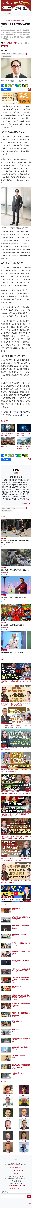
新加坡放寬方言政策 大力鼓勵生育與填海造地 (13, 597)
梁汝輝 (13, 1006)
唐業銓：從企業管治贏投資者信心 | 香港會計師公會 (13, 20)
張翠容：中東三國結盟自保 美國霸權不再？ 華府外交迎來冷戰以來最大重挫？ (20, 979)
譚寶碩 (13, 935)
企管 (9, 19)
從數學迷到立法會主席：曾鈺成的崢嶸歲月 (13, 652)
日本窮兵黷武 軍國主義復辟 (18, 1055)
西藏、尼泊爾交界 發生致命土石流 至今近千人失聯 (15, 570)
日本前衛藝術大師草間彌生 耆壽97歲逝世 (12, 625)
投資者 (3, 53)
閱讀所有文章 (25, 503)
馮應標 (13, 1031)
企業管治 (14, 53)
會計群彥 (4, 46)
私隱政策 (29, 1203)
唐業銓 (19, 53)
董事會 (24, 53)
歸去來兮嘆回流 (15, 1029)
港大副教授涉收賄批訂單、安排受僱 (20, 960)
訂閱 (29, 1196)
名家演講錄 (3, 650)
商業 (5, 19)
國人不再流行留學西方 (17, 1021)
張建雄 (13, 1022)
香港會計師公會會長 (6, 56)
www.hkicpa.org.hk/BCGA (19, 415)
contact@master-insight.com (17, 1185)
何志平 (13, 909)
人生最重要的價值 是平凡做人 (19, 934)
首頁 (2, 19)
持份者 (8, 53)
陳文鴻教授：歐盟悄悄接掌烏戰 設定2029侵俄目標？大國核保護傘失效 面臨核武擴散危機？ (21, 1014)
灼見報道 (3, 567)
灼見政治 (3, 538)
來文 (13, 954)
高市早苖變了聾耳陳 (17, 1073)
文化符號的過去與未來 (17, 908)
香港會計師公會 (13, 43)
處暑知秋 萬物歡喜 (16, 986)
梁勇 (13, 1041)
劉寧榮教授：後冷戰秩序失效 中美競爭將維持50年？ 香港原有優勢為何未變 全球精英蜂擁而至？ (21, 996)
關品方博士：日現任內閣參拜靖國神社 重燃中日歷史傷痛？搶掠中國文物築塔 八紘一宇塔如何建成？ (21, 1066)
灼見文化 (3, 622)
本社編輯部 (5, 544)
